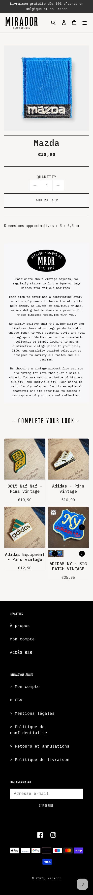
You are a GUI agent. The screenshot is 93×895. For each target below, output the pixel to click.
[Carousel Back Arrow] (55, 554)
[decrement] (35, 185)
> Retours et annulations (39, 746)
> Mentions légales (32, 714)
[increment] (58, 185)
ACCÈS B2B (21, 653)
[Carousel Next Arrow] (82, 527)
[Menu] (84, 22)
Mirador (55, 878)
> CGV (16, 700)
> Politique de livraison (39, 760)
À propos (20, 626)
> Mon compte (25, 687)
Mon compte (22, 639)
